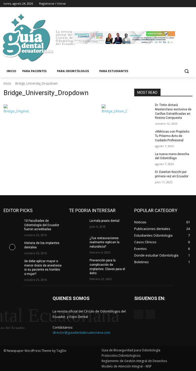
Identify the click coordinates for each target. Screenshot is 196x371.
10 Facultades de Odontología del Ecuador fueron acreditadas (41, 225)
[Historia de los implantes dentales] (12, 247)
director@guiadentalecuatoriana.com (81, 332)
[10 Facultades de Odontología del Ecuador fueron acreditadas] (12, 225)
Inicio (7, 83)
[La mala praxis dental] (77, 225)
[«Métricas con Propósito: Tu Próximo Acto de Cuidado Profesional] (143, 136)
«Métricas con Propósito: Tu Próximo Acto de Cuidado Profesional (172, 136)
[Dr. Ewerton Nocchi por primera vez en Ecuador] (143, 176)
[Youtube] (189, 4)
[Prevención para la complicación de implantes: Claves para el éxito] (77, 264)
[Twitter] (175, 4)
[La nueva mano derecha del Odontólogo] (143, 158)
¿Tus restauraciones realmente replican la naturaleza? (104, 242)
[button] (186, 71)
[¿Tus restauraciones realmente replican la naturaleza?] (77, 242)
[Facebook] (161, 4)
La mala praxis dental (104, 221)
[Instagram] (168, 4)
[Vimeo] (182, 4)
